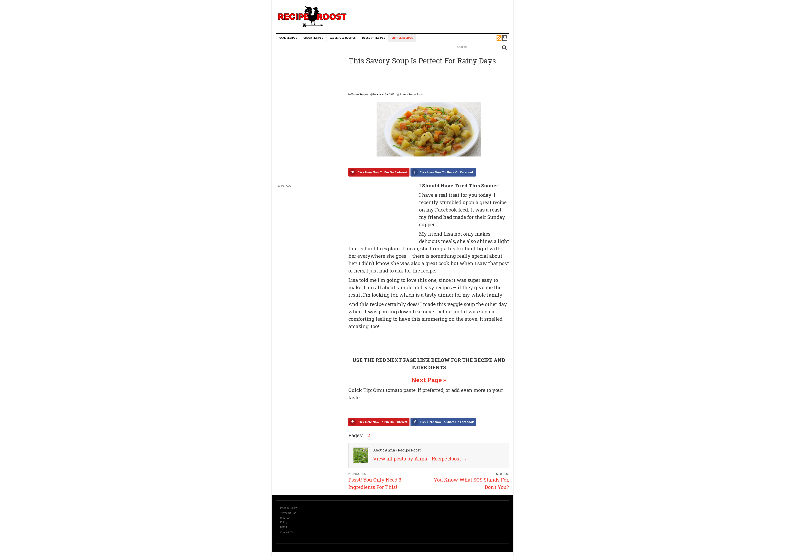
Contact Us (286, 532)
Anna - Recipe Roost (412, 94)
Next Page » (428, 380)
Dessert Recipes (373, 37)
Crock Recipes (313, 37)
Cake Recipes (288, 37)
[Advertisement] (432, 8)
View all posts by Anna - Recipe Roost (420, 458)
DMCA (283, 527)
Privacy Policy (288, 507)
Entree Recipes (402, 37)
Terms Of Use (288, 512)
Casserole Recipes (343, 37)
